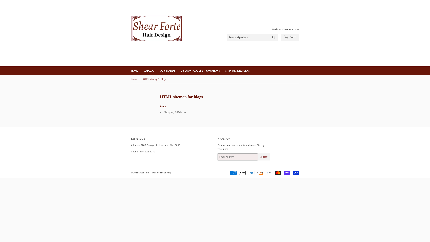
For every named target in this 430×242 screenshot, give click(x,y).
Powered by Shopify (161, 172)
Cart (292, 37)
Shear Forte (143, 172)
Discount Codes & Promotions (200, 70)
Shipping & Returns (237, 70)
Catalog (149, 70)
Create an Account (291, 29)
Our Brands (167, 70)
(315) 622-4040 (147, 151)
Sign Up (264, 157)
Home (134, 70)
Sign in (275, 29)
